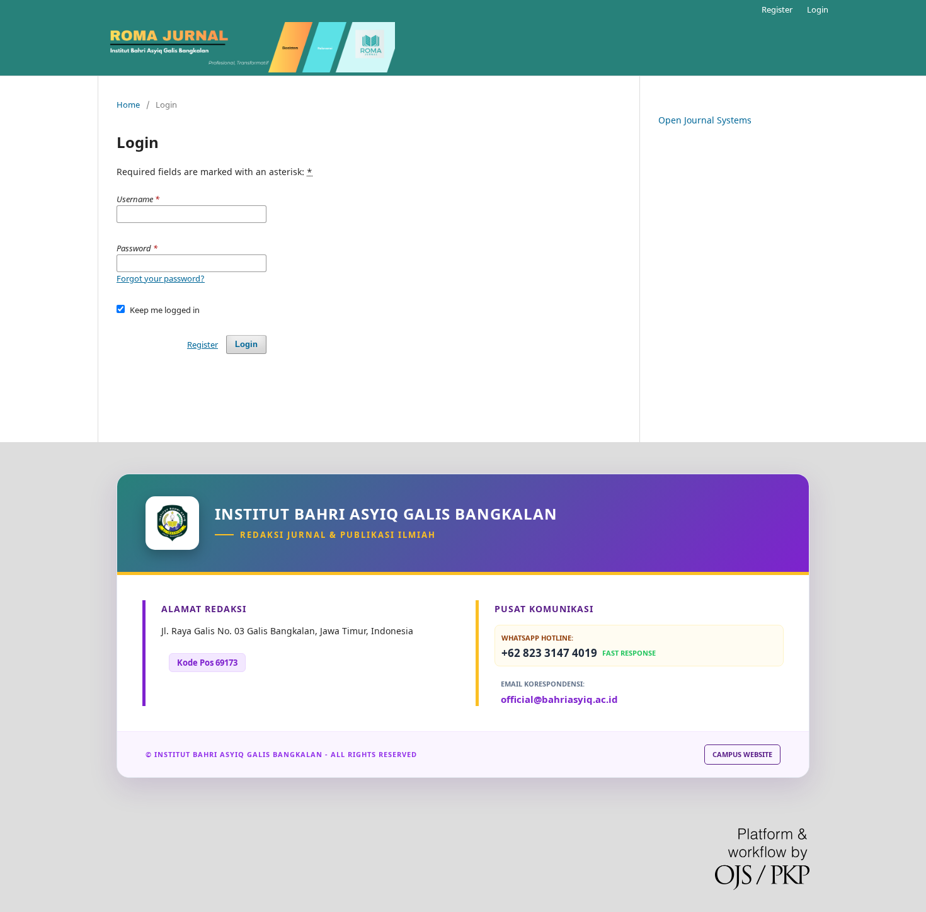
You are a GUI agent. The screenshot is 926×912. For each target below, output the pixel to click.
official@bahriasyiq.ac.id (559, 699)
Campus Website (742, 754)
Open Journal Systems (705, 120)
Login (817, 9)
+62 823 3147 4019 (578, 653)
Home (128, 104)
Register (777, 9)
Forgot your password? (161, 278)
